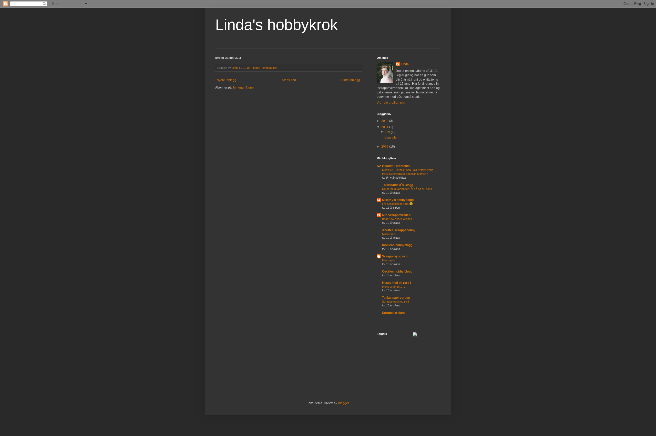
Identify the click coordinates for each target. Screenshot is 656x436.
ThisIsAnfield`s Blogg (397, 185)
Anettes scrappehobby (398, 230)
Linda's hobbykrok (276, 24)
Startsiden (289, 80)
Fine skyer (388, 260)
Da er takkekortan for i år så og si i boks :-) (409, 188)
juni (388, 132)
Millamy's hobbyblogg (398, 200)
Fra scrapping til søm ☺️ (397, 203)
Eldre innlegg (350, 80)
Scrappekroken (393, 313)
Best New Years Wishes (397, 218)
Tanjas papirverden (396, 297)
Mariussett (388, 234)
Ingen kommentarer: (266, 67)
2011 (385, 127)
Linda (405, 64)
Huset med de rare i (396, 283)
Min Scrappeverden (396, 215)
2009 (385, 146)
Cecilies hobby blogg (397, 271)
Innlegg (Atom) (243, 87)
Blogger (343, 403)
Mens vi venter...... (393, 286)
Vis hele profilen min (391, 102)
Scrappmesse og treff (395, 301)
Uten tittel (390, 137)
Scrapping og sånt (395, 256)
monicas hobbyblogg (397, 245)
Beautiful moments (396, 166)
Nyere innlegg (226, 80)
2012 (385, 121)
